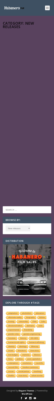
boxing (11, 321)
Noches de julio (16, 137)
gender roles (13, 334)
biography (30, 317)
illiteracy (34, 346)
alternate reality (15, 317)
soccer (11, 371)
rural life (39, 363)
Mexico (37, 355)
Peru (10, 359)
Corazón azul (15, 35)
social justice (24, 371)
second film (13, 367)
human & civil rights (16, 342)
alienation (40, 313)
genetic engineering (32, 334)
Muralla (11, 108)
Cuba (43, 321)
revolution (27, 363)
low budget (13, 355)
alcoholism (26, 313)
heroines (12, 338)
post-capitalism (34, 359)
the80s (11, 375)
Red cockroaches (17, 71)
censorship (23, 321)
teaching (37, 371)
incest (10, 350)
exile (40, 325)
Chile (34, 321)
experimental (13, 330)
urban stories (37, 375)
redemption (13, 363)
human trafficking (36, 342)
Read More (13, 58)
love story (35, 350)
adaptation (12, 313)
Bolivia (42, 317)
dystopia (30, 325)
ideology (22, 346)
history (23, 338)
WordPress (27, 394)
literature (22, 350)
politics (20, 359)
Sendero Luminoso (30, 367)
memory (25, 355)
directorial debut (15, 325)
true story (23, 375)
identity (11, 346)
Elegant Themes (26, 390)
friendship (28, 330)
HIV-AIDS (34, 338)
